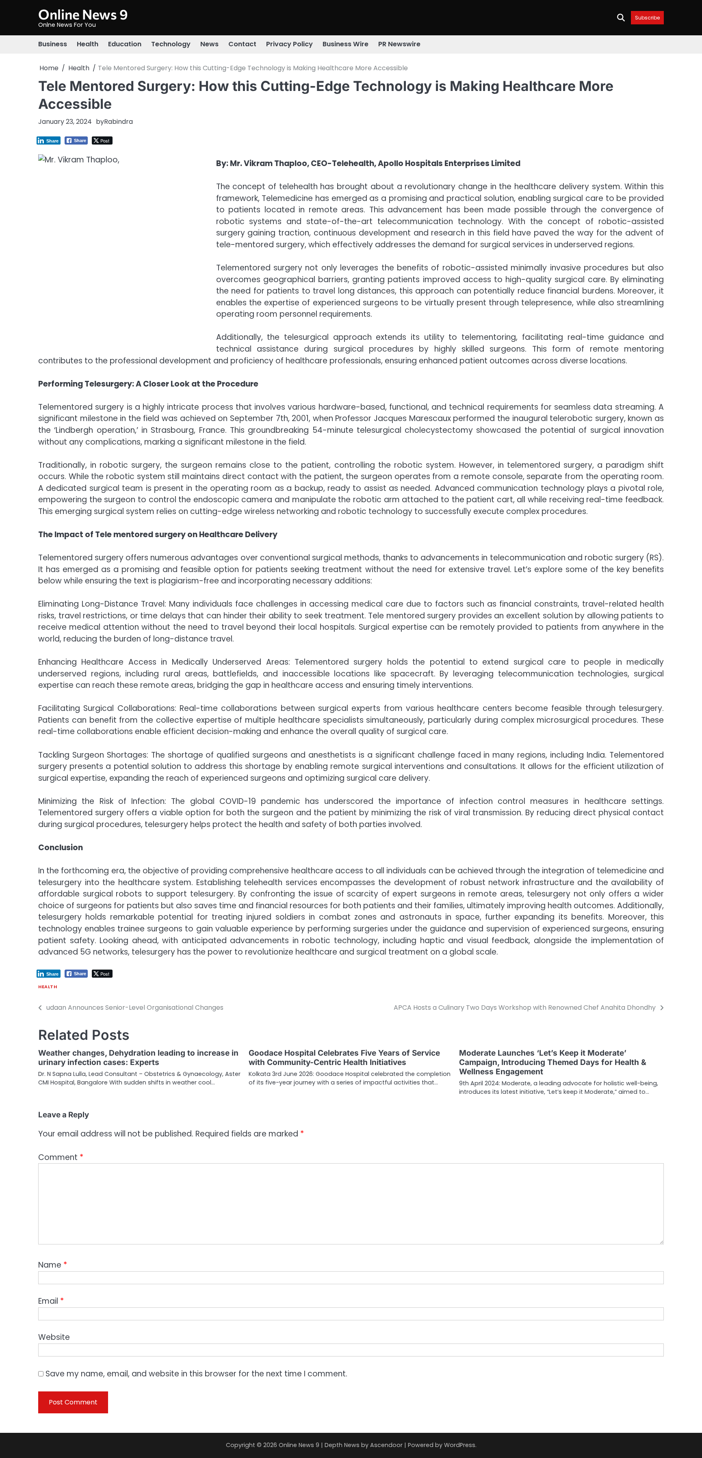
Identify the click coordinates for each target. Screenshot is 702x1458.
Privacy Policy (289, 44)
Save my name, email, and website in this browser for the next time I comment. (196, 1373)
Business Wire (345, 44)
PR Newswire (399, 44)
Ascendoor (386, 1445)
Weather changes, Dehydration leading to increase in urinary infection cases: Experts (138, 1057)
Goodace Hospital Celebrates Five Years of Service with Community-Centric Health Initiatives (344, 1057)
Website (54, 1337)
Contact (242, 44)
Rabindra (118, 121)
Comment (60, 1157)
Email (51, 1301)
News (209, 44)
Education (124, 44)
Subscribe (647, 17)
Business (52, 44)
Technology (171, 44)
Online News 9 (83, 14)
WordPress (459, 1445)
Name (52, 1264)
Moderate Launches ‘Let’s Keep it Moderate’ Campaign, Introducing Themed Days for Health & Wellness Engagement (552, 1062)
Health (87, 44)
